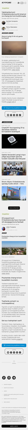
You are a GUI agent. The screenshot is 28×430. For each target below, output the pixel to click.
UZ (22, 3)
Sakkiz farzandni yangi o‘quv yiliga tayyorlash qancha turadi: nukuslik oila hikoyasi (14, 157)
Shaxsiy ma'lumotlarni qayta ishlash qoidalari (14, 395)
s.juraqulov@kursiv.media (12, 24)
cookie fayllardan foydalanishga (11, 421)
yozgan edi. (10, 102)
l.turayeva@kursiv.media (11, 230)
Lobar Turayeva (11, 227)
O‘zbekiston (5, 33)
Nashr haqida (7, 384)
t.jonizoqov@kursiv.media (12, 30)
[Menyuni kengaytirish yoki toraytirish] (25, 3)
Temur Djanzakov (11, 27)
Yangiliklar (5, 8)
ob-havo (11, 33)
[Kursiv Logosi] (6, 2)
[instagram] (9, 378)
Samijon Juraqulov (12, 21)
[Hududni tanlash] (18, 3)
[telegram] (14, 378)
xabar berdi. (16, 70)
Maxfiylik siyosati (9, 387)
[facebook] (4, 378)
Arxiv (5, 391)
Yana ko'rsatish (14, 208)
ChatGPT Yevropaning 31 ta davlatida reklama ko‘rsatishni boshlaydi (13, 130)
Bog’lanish (7, 402)
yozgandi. (19, 339)
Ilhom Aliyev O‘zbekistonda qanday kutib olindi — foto (13, 183)
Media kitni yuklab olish (10, 398)
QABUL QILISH (14, 426)
